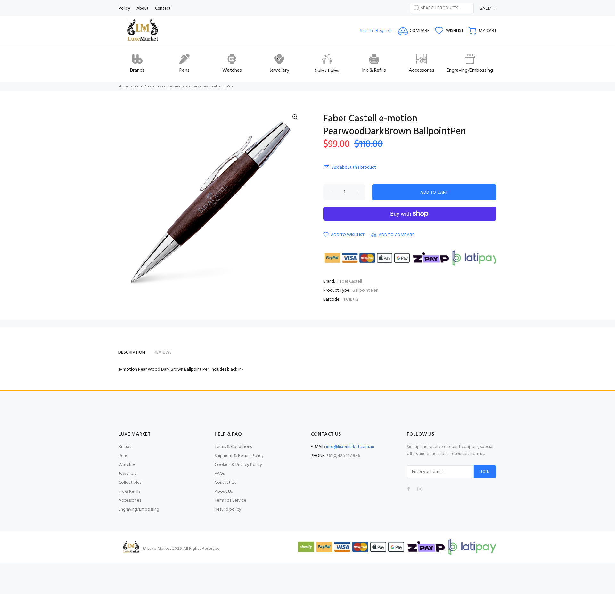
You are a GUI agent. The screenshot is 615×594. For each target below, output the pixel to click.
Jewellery (128, 473)
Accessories (130, 500)
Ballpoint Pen (365, 290)
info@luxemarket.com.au (350, 446)
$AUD (485, 8)
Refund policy (228, 509)
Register (384, 31)
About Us (224, 491)
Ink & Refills (129, 491)
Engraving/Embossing (139, 509)
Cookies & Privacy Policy (238, 464)
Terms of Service (230, 500)
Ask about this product (354, 167)
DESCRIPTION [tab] (131, 352)
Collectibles (130, 482)
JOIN (485, 471)
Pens (123, 455)
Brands (125, 446)
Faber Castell (349, 281)
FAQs (220, 473)
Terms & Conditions (233, 446)
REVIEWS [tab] (163, 352)
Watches (127, 464)
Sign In (366, 31)
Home (124, 86)
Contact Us (225, 482)
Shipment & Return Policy (239, 455)
